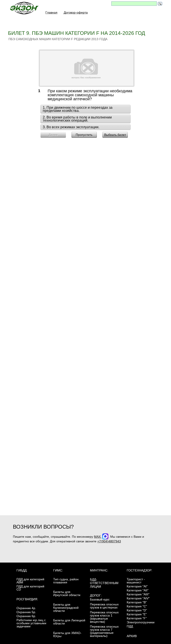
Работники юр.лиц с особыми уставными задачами (31, 623)
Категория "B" (137, 602)
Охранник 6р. (26, 616)
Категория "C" (137, 606)
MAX (98, 536)
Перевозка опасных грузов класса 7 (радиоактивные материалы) (104, 631)
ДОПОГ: (96, 595)
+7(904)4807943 (109, 541)
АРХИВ (132, 636)
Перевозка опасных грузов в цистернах (104, 606)
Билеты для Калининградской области (66, 607)
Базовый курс (100, 599)
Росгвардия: (27, 599)
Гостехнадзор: (139, 570)
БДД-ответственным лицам (104, 583)
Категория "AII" (138, 590)
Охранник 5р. (26, 612)
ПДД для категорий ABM (30, 580)
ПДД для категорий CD (30, 588)
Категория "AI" (137, 586)
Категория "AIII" (138, 594)
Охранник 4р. (26, 608)
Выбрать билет (115, 134)
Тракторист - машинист (136, 580)
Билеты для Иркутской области (66, 593)
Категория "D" (137, 610)
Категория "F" (137, 618)
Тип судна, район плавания (66, 580)
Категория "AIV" (138, 598)
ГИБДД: (21, 570)
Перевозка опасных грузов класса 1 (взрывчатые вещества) (104, 616)
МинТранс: (99, 570)
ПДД (130, 626)
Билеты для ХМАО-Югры (67, 634)
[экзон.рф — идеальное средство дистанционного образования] (27, 9)
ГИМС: (58, 570)
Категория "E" (137, 614)
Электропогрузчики (141, 622)
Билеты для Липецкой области (69, 621)
